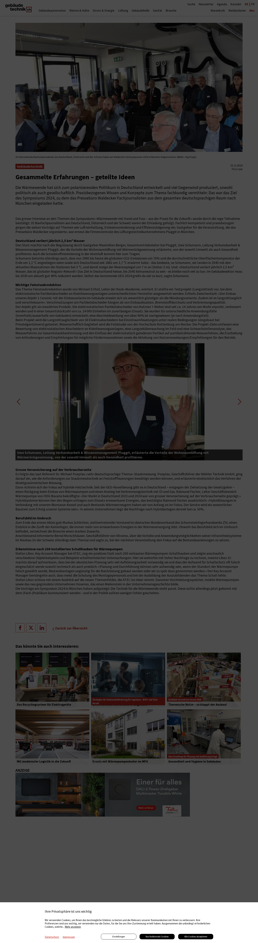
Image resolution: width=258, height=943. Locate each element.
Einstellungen (118, 936)
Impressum (69, 937)
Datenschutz (52, 937)
